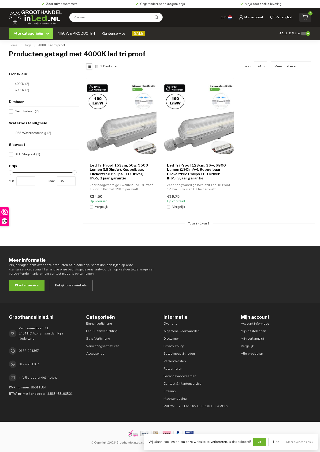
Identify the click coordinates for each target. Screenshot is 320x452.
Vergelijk (101, 207)
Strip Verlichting (98, 338)
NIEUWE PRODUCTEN (76, 33)
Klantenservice (113, 33)
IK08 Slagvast (27, 154)
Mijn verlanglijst (252, 338)
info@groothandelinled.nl (38, 377)
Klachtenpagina (175, 398)
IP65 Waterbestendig (33, 133)
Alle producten (252, 353)
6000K (22, 90)
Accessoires (95, 353)
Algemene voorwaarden (182, 331)
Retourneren (173, 368)
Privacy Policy (174, 346)
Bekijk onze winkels (71, 285)
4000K (22, 84)
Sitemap (170, 391)
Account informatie (255, 323)
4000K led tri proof (51, 45)
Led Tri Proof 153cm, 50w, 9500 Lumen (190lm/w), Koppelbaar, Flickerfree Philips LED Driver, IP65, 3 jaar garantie (119, 171)
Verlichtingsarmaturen (102, 346)
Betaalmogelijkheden (179, 353)
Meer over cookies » (299, 442)
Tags (28, 45)
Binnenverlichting (99, 323)
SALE (138, 33)
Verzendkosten (175, 361)
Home (13, 45)
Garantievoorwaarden (180, 376)
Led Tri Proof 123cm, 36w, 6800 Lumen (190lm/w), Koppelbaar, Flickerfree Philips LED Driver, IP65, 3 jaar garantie (196, 171)
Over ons (170, 323)
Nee (276, 442)
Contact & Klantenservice (182, 383)
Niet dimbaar (27, 111)
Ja (259, 442)
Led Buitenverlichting (102, 331)
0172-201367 (29, 351)
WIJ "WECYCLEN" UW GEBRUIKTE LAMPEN (196, 406)
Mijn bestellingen (253, 331)
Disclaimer (171, 338)
